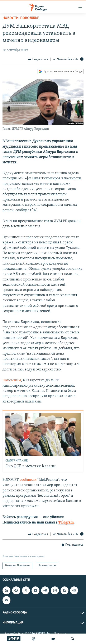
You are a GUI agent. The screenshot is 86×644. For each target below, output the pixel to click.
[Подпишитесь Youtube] (35, 590)
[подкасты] (33, 639)
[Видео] (53, 639)
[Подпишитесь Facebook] (16, 590)
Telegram (66, 522)
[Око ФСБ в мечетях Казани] (43, 434)
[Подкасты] (74, 590)
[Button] (38, 59)
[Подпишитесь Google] (6, 590)
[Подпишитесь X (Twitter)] (26, 590)
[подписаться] (6, 600)
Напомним (12, 380)
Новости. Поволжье (21, 18)
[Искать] (72, 639)
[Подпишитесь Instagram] (55, 590)
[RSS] (64, 590)
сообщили (28, 480)
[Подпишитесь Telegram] (45, 590)
